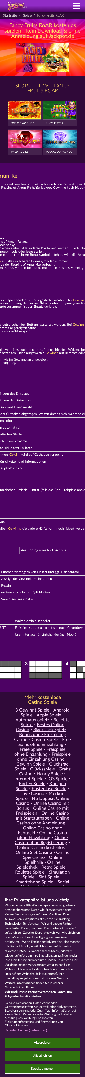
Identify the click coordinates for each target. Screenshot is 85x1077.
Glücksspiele (42, 769)
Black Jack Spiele (49, 730)
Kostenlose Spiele (49, 789)
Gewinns (14, 528)
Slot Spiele (49, 877)
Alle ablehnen (42, 1055)
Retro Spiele (53, 867)
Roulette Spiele (30, 872)
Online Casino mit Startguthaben (42, 815)
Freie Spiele (31, 749)
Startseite (10, 15)
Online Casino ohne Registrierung (41, 840)
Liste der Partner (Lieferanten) (26, 1030)
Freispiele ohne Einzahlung (39, 752)
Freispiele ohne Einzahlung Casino (43, 757)
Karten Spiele (32, 784)
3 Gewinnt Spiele (32, 710)
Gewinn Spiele (30, 764)
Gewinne (52, 353)
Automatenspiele (32, 720)
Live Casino (32, 793)
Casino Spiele (45, 739)
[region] (42, 981)
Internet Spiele (28, 779)
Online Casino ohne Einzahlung (42, 835)
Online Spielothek (38, 865)
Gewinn (78, 300)
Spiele (27, 15)
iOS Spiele (57, 779)
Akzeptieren (42, 1042)
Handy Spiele (50, 774)
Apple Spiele (49, 715)
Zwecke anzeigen (43, 1068)
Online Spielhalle (43, 860)
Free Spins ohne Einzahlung (44, 742)
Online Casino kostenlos (41, 848)
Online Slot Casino (34, 852)
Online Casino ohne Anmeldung (43, 820)
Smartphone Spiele (34, 882)
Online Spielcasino (46, 855)
